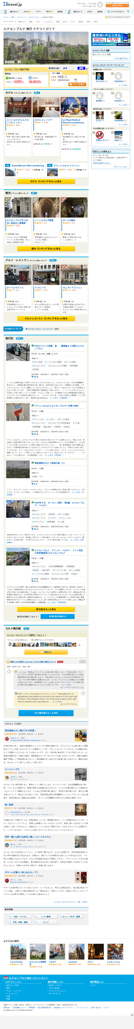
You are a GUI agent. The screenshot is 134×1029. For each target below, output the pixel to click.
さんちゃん (100, 81)
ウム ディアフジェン (72, 287)
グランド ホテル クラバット (67, 165)
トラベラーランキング (57, 990)
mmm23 (118, 100)
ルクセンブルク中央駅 (58, 365)
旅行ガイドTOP (13, 985)
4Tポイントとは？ (121, 166)
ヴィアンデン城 (59, 570)
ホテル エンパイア (43, 119)
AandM (98, 100)
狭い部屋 (9, 804)
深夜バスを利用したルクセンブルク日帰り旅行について (36, 661)
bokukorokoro (15, 812)
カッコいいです (12, 769)
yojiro (12, 777)
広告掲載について (19, 1007)
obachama (119, 81)
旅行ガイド (14, 11)
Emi (11, 880)
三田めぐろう (101, 140)
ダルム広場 (37, 362)
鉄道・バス (37, 476)
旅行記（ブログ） (56, 985)
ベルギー (51, 419)
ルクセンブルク (33, 17)
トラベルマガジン (117, 11)
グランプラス (38, 521)
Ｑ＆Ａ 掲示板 (54, 988)
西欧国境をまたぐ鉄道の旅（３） (50, 463)
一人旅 (76, 423)
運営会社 (7, 1007)
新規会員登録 (117, 5)
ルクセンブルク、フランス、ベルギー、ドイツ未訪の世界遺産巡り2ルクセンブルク (59, 551)
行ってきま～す (55, 993)
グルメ (38, 21)
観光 (30, 21)
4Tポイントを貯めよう (102, 151)
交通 (57, 21)
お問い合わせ (96, 1007)
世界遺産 (74, 365)
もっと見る (123, 85)
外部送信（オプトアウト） (64, 1007)
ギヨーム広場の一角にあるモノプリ (21, 872)
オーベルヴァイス (15, 287)
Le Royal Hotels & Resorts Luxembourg (73, 121)
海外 (12, 17)
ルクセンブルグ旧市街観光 (59, 423)
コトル (98, 120)
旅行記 (60, 11)
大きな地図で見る (121, 58)
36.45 (35, 81)
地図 (8, 998)
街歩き (67, 426)
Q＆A (88, 21)
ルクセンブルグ (39, 514)
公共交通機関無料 (56, 566)
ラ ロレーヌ (40, 287)
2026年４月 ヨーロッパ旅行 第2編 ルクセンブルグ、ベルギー (60, 504)
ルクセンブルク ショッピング (40, 328)
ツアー (38, 11)
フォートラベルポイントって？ (119, 17)
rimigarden (119, 120)
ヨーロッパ (21, 17)
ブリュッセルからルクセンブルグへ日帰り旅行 (57, 405)
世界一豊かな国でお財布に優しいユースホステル (28, 836)
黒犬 (11, 844)
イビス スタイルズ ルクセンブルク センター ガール (28, 814)
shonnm (13, 738)
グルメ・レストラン (14, 990)
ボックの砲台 (69, 220)
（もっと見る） (66, 684)
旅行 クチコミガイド (28, 978)
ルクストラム (15, 779)
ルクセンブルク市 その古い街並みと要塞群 (17, 221)
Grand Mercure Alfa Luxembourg (28, 165)
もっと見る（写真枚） (59, 398)
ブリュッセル (38, 419)
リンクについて (82, 1007)
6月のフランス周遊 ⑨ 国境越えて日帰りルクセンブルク (59, 347)
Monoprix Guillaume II (18, 882)
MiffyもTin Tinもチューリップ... (59, 61)
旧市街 (35, 369)
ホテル (26, 11)
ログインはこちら (89, 6)
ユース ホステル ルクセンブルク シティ (18, 121)
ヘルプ (105, 1007)
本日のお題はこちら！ (101, 162)
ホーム (6, 17)
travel (117, 140)
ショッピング (48, 21)
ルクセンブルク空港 (60, 573)
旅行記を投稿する (58, 616)
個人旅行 (47, 426)
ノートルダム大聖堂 (44, 220)
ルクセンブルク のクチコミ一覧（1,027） (71, 901)
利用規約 (32, 1007)
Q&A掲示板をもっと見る (46, 713)
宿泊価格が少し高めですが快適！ (20, 730)
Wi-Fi (48, 11)
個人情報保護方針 (44, 1007)
